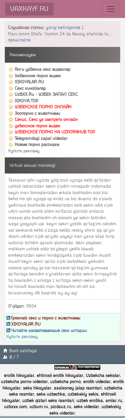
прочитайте (19, 40)
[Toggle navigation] (111, 9)
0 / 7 (14, 357)
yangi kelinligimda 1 (65, 27)
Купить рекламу (23, 150)
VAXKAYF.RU (29, 9)
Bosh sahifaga (23, 350)
